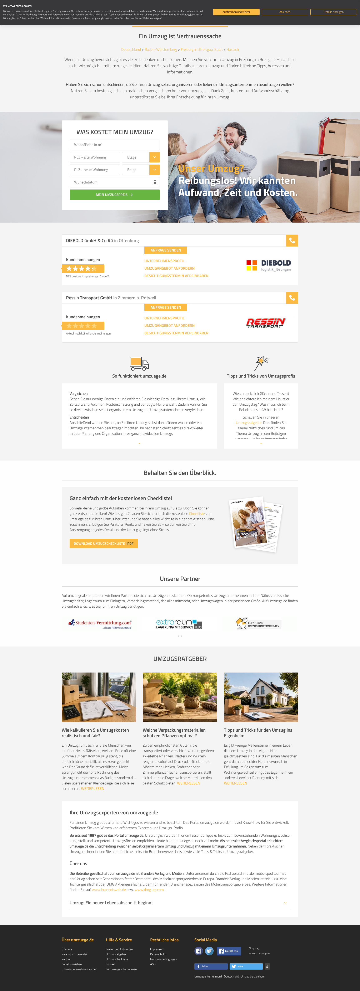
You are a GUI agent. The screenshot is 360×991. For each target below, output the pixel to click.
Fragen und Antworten (119, 949)
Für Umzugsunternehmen (121, 969)
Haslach (232, 49)
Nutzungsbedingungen (163, 959)
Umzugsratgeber (248, 422)
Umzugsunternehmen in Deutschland (216, 976)
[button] (211, 966)
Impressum (157, 949)
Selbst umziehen (72, 964)
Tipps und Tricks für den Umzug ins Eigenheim (258, 732)
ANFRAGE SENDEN (166, 250)
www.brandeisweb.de (109, 889)
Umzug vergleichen (252, 976)
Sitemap (254, 948)
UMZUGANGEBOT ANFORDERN (169, 268)
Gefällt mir (231, 951)
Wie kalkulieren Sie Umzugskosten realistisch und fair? (95, 732)
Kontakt (110, 964)
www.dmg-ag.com (149, 889)
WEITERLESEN (92, 788)
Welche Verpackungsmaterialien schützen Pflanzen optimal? (174, 732)
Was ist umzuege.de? (74, 954)
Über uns (67, 949)
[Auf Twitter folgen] (209, 951)
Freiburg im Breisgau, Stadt (202, 49)
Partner (66, 959)
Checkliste (197, 513)
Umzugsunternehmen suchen (79, 969)
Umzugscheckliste (117, 959)
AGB (153, 964)
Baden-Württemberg (161, 49)
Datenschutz (157, 954)
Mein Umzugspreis (115, 194)
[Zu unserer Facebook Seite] (198, 951)
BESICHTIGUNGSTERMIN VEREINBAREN (176, 276)
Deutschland (131, 49)
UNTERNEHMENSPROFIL (164, 261)
